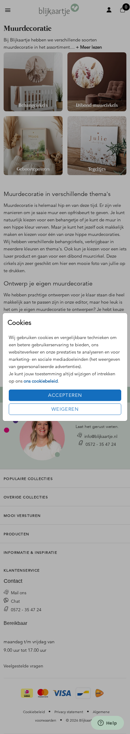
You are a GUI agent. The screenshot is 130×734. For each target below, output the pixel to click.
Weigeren (65, 409)
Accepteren (65, 395)
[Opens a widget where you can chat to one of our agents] (107, 723)
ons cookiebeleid (41, 381)
